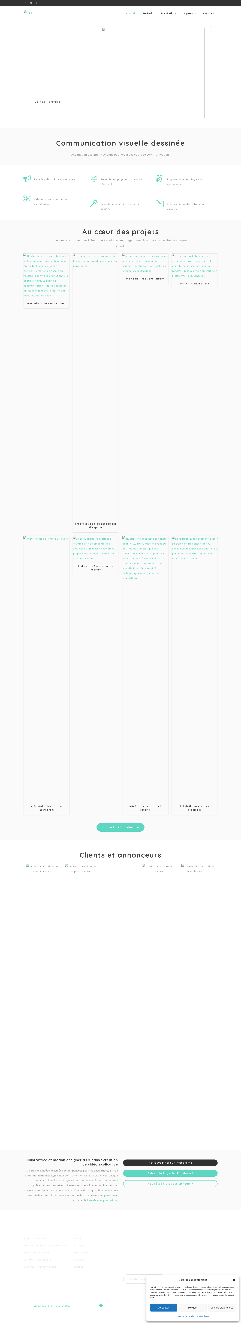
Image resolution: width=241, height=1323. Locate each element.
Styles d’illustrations (36, 1252)
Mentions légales (202, 1316)
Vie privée (180, 1316)
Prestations (80, 1252)
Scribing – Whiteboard (37, 1259)
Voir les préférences (221, 1307)
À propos (78, 1259)
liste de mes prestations (102, 1200)
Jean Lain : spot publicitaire (145, 278)
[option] (42, 996)
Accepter (163, 1307)
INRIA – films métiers (194, 283)
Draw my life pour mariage (39, 1266)
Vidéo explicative (34, 1238)
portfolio (109, 1195)
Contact (78, 1266)
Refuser (192, 1307)
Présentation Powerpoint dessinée (44, 1245)
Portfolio (78, 1245)
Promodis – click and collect (46, 303)
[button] (234, 1280)
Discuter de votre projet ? (144, 1279)
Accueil (78, 1238)
